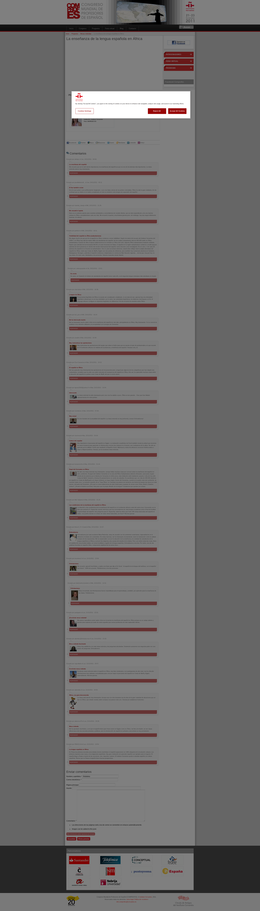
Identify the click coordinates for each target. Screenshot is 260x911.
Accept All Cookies (177, 111)
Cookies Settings (84, 111)
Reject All (157, 111)
